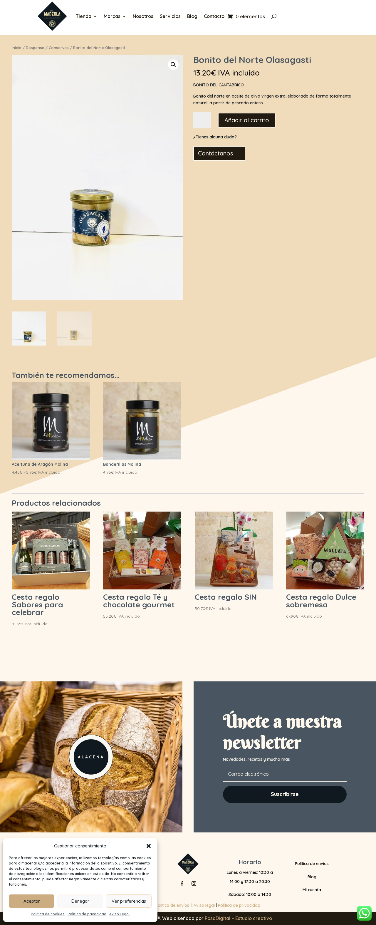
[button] (149, 846)
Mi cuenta (312, 889)
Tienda (83, 16)
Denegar (80, 901)
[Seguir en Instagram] (194, 883)
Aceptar (32, 901)
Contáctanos (215, 153)
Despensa (35, 47)
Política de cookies (48, 914)
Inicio (16, 47)
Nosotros (143, 16)
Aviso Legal (119, 914)
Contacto (214, 16)
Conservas (59, 47)
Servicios (170, 16)
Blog (192, 16)
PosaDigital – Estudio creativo (238, 918)
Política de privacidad (87, 914)
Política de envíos (312, 863)
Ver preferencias (129, 901)
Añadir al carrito (246, 120)
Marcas (112, 16)
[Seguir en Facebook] (182, 883)
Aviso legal (204, 905)
